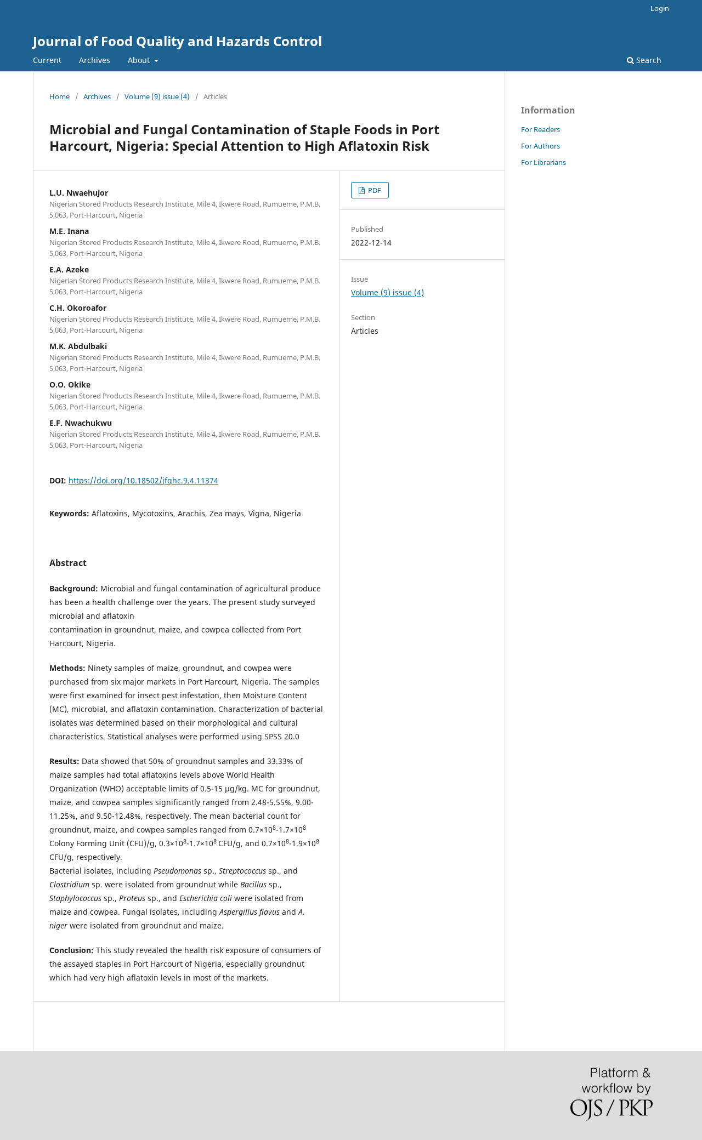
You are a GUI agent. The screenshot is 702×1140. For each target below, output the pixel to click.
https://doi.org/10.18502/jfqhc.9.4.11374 (143, 480)
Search (647, 60)
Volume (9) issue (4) (157, 96)
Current (47, 60)
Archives (94, 60)
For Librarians (543, 162)
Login (659, 8)
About (140, 60)
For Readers (540, 129)
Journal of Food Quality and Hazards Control (177, 41)
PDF (373, 190)
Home (59, 96)
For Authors (540, 146)
